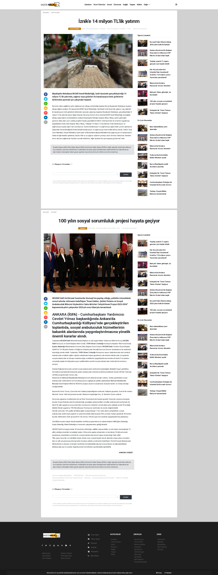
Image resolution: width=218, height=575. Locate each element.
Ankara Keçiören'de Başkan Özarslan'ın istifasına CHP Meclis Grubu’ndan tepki (161, 53)
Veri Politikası (46, 558)
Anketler (160, 542)
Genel (109, 5)
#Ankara (87, 478)
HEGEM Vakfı (65, 341)
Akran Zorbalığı (97, 344)
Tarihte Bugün (139, 552)
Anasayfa (46, 12)
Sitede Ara (161, 539)
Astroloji (160, 549)
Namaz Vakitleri (139, 544)
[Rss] (62, 545)
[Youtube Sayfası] (55, 545)
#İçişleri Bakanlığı (58, 480)
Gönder (125, 174)
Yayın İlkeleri (46, 556)
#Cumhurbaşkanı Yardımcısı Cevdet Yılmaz (67, 478)
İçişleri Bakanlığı (58, 347)
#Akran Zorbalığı (122, 478)
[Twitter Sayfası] (47, 545)
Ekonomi (117, 5)
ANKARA (59, 314)
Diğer (146, 5)
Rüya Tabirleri (162, 547)
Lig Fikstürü (138, 549)
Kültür (139, 5)
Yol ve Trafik (138, 542)
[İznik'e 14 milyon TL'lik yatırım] (88, 61)
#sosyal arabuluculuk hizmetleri (103, 478)
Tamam (168, 573)
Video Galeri (95, 539)
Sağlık (125, 5)
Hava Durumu (139, 539)
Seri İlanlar (138, 557)
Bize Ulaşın (94, 556)
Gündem (88, 5)
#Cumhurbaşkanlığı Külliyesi (62, 475)
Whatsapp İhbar (66, 556)
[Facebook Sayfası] (43, 545)
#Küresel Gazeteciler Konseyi (95, 475)
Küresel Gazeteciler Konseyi (73, 378)
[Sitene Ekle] (71, 545)
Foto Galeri (95, 535)
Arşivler (94, 547)
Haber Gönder (66, 558)
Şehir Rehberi (139, 559)
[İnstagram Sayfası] (51, 545)
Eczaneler (137, 547)
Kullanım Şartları (66, 553)
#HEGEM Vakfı (79, 475)
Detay (159, 573)
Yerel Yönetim (99, 5)
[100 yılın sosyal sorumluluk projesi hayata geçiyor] (88, 263)
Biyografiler (161, 544)
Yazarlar (93, 543)
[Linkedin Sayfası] (59, 545)
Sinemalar (137, 554)
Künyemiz (94, 551)
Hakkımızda (46, 553)
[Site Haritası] (67, 545)
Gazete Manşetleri (140, 562)
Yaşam (132, 5)
